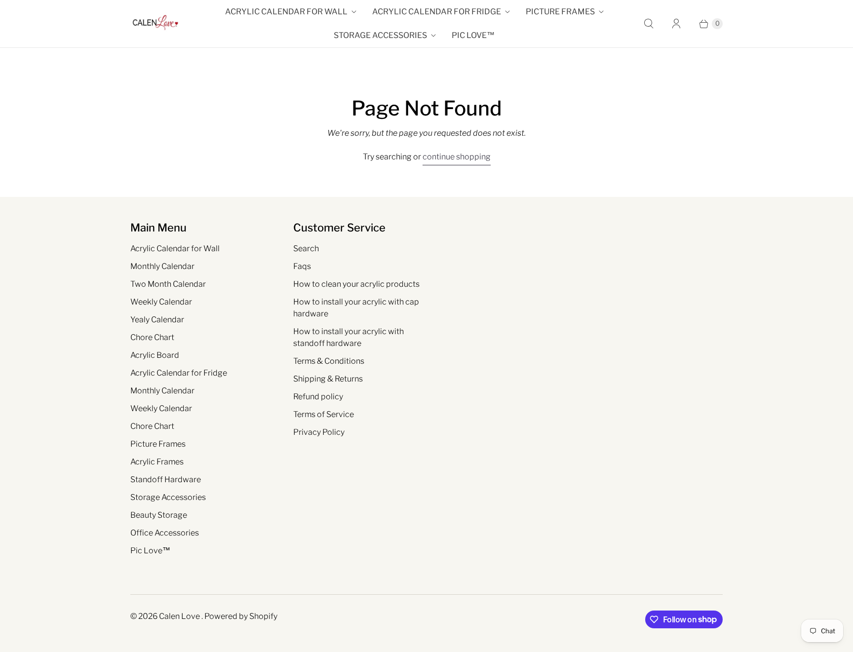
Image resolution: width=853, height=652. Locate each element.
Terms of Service (323, 414)
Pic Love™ (473, 35)
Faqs (302, 266)
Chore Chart (152, 337)
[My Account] (676, 24)
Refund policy (318, 396)
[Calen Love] (155, 23)
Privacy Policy (319, 432)
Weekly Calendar (161, 302)
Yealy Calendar (157, 319)
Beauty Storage (158, 515)
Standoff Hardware (165, 479)
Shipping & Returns (328, 379)
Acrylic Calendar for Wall (286, 11)
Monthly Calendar (162, 266)
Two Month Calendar (168, 284)
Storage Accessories (380, 35)
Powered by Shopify (240, 616)
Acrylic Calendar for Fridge (436, 11)
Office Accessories (164, 532)
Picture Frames (560, 11)
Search (306, 248)
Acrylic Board (154, 355)
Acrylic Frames (157, 461)
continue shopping (457, 156)
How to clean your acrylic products (356, 284)
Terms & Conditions (328, 361)
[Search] (648, 24)
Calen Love (180, 616)
